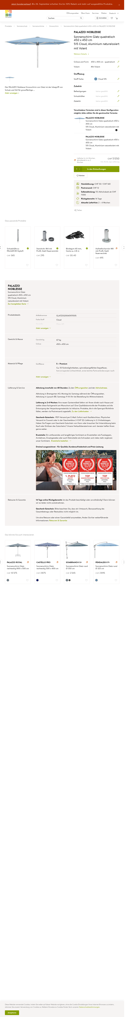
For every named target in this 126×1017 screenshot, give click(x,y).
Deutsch (112, 13)
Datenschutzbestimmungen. (89, 1007)
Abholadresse (101, 387)
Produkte (8, 26)
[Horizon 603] (8, 580)
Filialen (104, 13)
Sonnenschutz (22, 26)
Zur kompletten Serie (17, 303)
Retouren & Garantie (58, 520)
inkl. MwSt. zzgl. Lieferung (110, 162)
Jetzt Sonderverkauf (21, 4)
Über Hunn (85, 13)
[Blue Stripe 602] (37, 580)
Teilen (79, 210)
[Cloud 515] (96, 580)
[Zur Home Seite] (8, 14)
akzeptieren (12, 1012)
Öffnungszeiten (72, 13)
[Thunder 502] (70, 580)
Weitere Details (80, 54)
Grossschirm (54, 26)
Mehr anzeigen (11, 93)
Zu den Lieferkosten (81, 411)
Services (95, 13)
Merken (82, 175)
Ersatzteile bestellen (60, 440)
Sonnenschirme (38, 26)
